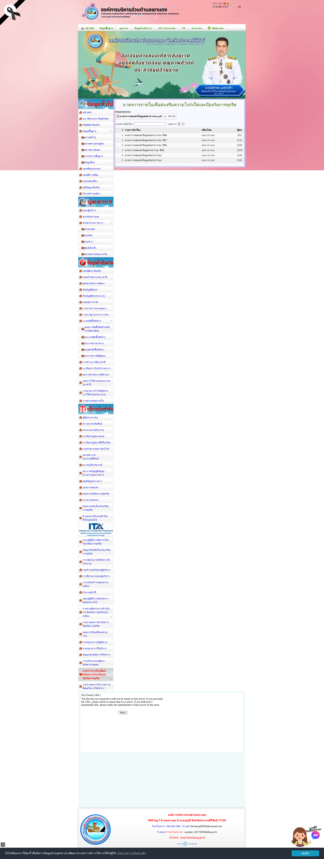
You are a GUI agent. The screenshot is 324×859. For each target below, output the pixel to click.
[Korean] (236, 6)
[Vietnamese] (239, 6)
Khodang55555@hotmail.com (206, 826)
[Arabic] (217, 6)
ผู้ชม (239, 130)
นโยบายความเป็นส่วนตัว (131, 853)
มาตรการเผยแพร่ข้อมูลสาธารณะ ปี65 (144, 150)
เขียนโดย (206, 130)
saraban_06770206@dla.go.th (200, 832)
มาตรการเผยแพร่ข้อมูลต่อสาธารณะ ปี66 (146, 145)
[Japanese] (233, 6)
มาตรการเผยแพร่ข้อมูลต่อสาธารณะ (143, 155)
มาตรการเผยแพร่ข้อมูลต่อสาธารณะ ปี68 (146, 135)
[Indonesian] (229, 6)
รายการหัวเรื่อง (132, 130)
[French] (226, 6)
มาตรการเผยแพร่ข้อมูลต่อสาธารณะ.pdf (141, 116)
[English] (223, 6)
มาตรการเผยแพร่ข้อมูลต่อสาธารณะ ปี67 (146, 140)
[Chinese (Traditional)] (220, 6)
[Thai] (213, 6)
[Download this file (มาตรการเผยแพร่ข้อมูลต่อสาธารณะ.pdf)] (118, 116)
